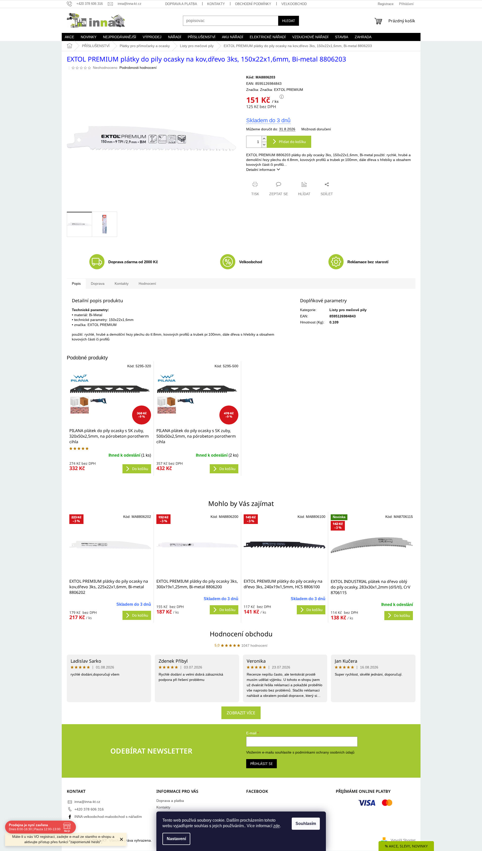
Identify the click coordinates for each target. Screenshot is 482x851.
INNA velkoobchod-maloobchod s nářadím (108, 817)
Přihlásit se (261, 763)
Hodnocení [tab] (147, 283)
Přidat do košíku (292, 141)
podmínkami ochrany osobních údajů (324, 752)
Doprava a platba (181, 4)
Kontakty (216, 4)
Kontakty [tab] (122, 283)
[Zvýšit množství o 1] (264, 139)
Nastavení (176, 839)
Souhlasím (306, 823)
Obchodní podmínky (253, 4)
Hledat (288, 20)
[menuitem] (69, 37)
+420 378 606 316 (89, 809)
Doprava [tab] (97, 283)
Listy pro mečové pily (348, 310)
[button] (110, 609)
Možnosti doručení (316, 129)
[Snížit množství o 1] (264, 145)
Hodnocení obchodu (241, 633)
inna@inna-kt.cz (87, 802)
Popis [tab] (76, 283)
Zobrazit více (241, 713)
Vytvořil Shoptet (403, 840)
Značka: (281, 90)
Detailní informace (260, 170)
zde (276, 826)
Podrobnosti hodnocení (138, 68)
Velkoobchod (294, 4)
